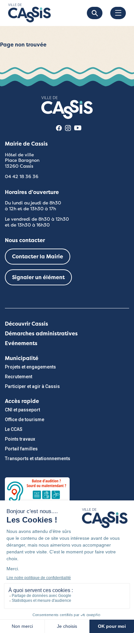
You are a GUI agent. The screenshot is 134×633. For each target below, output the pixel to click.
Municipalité (21, 358)
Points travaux (20, 439)
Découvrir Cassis (26, 323)
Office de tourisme (24, 419)
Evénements (21, 343)
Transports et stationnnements (37, 458)
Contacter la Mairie (37, 256)
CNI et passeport (22, 409)
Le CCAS (13, 429)
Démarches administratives (41, 333)
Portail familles (21, 448)
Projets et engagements (30, 366)
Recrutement (18, 376)
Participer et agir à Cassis (32, 386)
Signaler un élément (38, 277)
